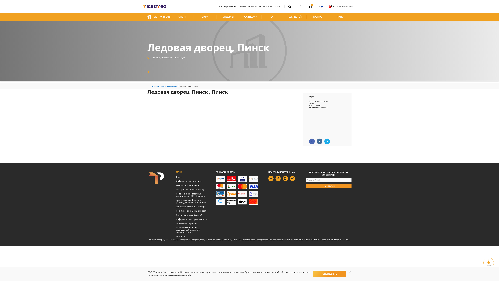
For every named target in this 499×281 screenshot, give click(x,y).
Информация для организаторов (191, 219)
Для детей (295, 17)
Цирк (205, 17)
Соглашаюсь (329, 273)
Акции (277, 6)
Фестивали (250, 17)
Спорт (182, 17)
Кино (340, 17)
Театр (272, 17)
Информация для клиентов (189, 181)
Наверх (488, 265)
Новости (252, 6)
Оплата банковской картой (189, 215)
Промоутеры (265, 6)
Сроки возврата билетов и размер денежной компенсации (191, 201)
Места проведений (228, 6)
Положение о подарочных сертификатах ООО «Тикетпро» (191, 194)
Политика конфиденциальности (191, 210)
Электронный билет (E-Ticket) (190, 189)
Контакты (180, 236)
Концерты (227, 17)
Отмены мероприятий (186, 223)
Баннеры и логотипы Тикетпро (191, 206)
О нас (178, 177)
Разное (317, 17)
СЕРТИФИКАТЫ (162, 17)
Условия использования (187, 185)
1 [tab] (148, 72)
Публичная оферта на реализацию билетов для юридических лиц (188, 229)
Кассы (243, 6)
